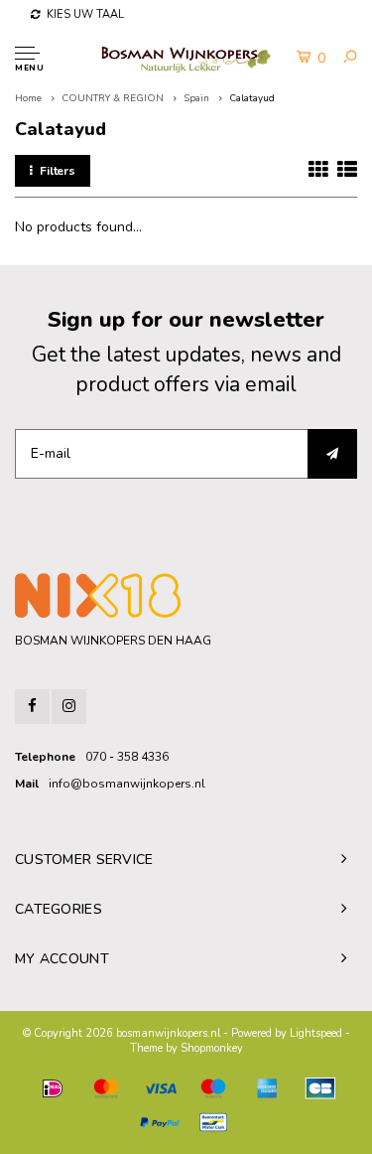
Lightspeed (316, 1033)
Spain (196, 98)
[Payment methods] (52, 1088)
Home (28, 98)
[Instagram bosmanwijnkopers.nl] (69, 706)
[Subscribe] (332, 454)
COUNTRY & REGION (113, 98)
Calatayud (252, 98)
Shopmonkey (212, 1048)
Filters (57, 171)
